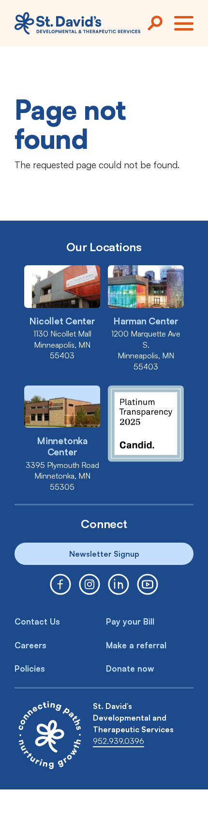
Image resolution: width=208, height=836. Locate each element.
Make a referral (136, 645)
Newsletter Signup (104, 554)
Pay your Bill (130, 621)
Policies (30, 668)
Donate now (130, 668)
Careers (30, 645)
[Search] (154, 23)
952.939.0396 (118, 741)
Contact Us (37, 621)
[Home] (77, 23)
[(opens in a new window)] (60, 584)
